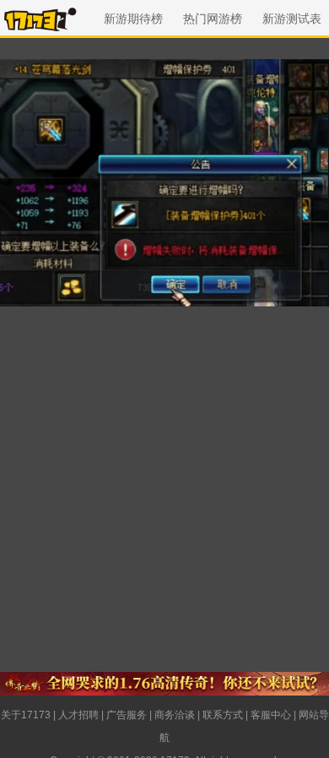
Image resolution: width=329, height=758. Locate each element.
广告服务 (126, 715)
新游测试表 (291, 18)
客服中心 (271, 715)
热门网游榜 (212, 18)
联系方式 (222, 715)
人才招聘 (78, 715)
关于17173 (26, 715)
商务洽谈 (174, 715)
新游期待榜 (133, 18)
